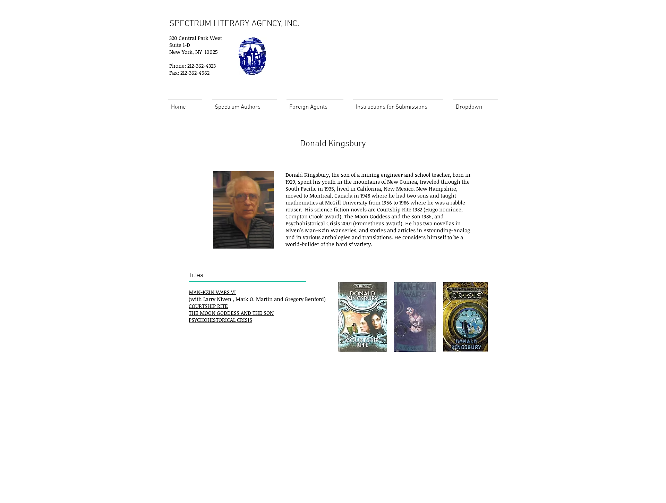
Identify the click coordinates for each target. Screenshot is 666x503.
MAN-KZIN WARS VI (212, 291)
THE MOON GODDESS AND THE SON (231, 312)
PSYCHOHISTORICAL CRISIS (220, 319)
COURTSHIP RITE (208, 305)
